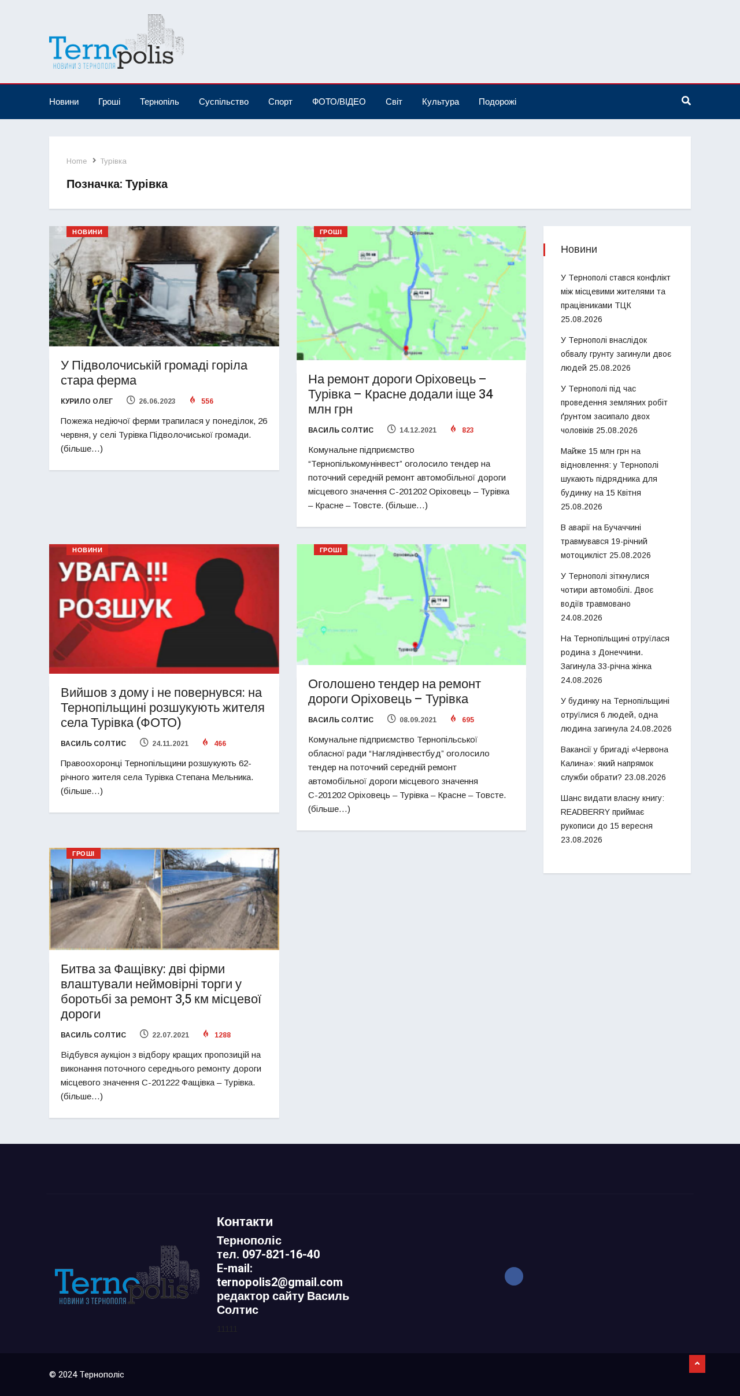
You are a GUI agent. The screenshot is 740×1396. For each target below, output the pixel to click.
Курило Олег (87, 401)
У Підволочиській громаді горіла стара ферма (154, 373)
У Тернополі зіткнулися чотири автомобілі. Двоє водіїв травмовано (607, 589)
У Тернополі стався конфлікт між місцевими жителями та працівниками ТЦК (616, 291)
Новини (64, 101)
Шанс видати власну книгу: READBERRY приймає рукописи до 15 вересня (612, 811)
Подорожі (497, 101)
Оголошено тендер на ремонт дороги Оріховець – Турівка (394, 691)
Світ (394, 101)
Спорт (280, 101)
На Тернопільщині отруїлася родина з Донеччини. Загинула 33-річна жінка (615, 652)
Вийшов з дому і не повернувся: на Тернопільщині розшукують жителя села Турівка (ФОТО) (163, 708)
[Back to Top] (697, 1364)
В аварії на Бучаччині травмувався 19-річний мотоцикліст (604, 541)
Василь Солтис (340, 430)
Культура (440, 101)
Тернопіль (159, 101)
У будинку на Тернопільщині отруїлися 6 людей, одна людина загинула (615, 714)
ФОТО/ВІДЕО (339, 101)
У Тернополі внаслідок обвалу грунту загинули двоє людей (616, 353)
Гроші (109, 101)
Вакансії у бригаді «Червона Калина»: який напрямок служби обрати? (614, 763)
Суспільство (224, 101)
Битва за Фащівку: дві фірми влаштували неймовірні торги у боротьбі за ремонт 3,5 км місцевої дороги (161, 992)
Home (76, 161)
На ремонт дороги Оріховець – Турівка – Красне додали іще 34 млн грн (400, 394)
